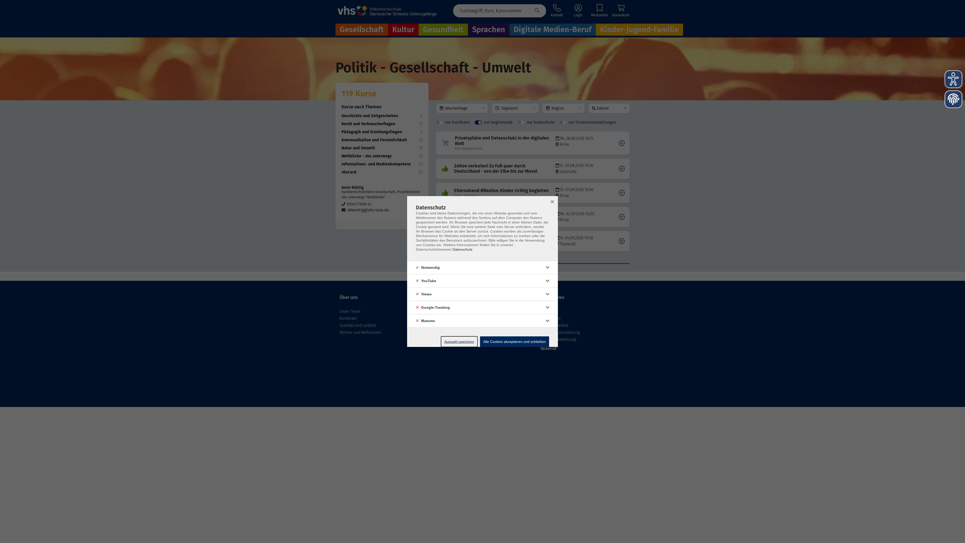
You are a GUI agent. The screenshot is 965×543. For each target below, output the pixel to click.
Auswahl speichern (459, 342)
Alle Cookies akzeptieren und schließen (514, 342)
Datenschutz (462, 249)
